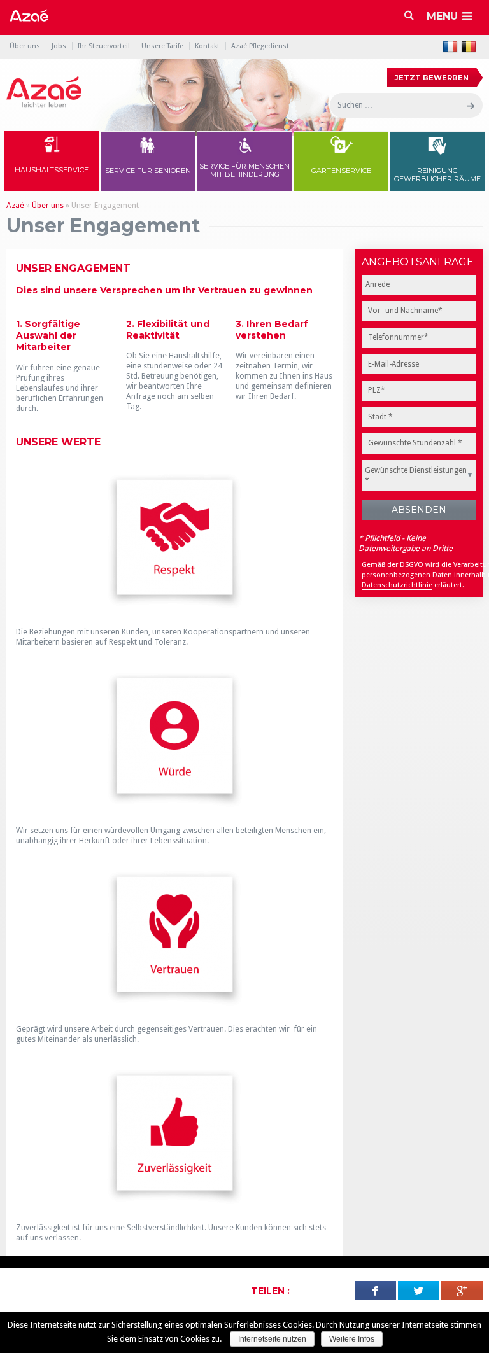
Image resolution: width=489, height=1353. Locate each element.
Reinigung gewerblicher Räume (437, 174)
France (450, 46)
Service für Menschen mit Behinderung (244, 170)
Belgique (468, 46)
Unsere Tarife (162, 46)
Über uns (25, 46)
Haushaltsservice (52, 169)
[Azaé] (44, 92)
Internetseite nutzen (272, 1339)
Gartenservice (341, 170)
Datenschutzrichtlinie (397, 585)
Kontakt (207, 46)
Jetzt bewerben (432, 77)
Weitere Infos (351, 1339)
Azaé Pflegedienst (260, 46)
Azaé (15, 205)
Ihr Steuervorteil (104, 46)
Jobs (59, 46)
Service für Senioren (148, 170)
